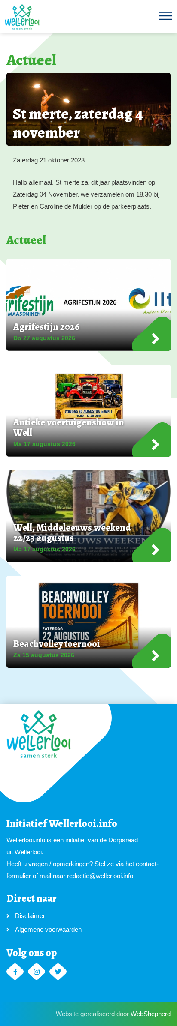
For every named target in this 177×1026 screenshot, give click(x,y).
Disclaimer (30, 915)
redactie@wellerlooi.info (100, 875)
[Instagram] (36, 972)
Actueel (31, 59)
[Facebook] (15, 972)
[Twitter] (58, 972)
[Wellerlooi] (22, 17)
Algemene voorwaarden (48, 929)
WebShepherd (151, 1013)
